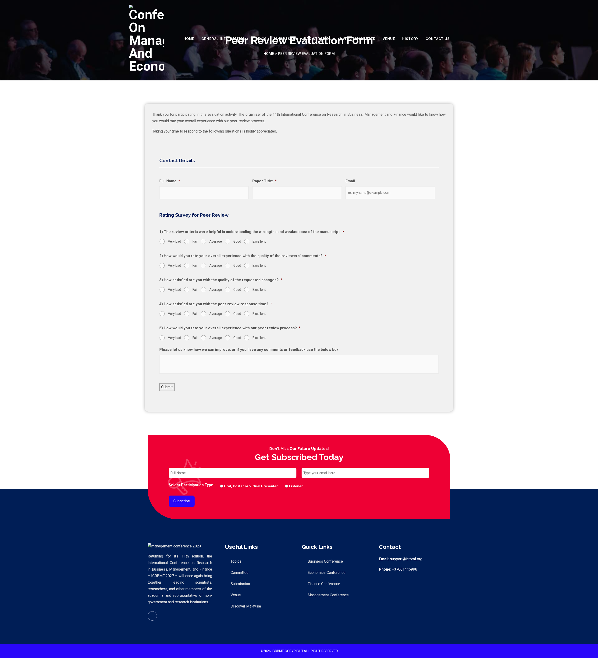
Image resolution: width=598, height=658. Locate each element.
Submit (167, 387)
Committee (240, 572)
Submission (285, 39)
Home (189, 39)
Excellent (259, 241)
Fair (195, 241)
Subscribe (181, 501)
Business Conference (325, 561)
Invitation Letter (357, 39)
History (410, 39)
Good (237, 241)
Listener (292, 486)
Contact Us (438, 39)
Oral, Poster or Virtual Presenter (251, 486)
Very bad (174, 241)
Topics (260, 39)
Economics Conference (326, 572)
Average (215, 241)
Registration (318, 39)
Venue (389, 39)
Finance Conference (324, 584)
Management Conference (328, 595)
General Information (223, 39)
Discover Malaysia (246, 606)
